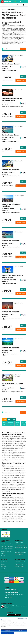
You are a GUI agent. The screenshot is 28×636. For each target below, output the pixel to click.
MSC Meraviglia (5, 279)
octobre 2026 (17, 423)
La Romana (9, 106)
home (3, 9)
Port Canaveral (10, 318)
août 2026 (4, 423)
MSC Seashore (5, 314)
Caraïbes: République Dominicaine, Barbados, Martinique (12, 99)
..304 (6, 48)
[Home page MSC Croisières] (23, 66)
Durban (8, 212)
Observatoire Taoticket (19, 566)
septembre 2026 (10, 423)
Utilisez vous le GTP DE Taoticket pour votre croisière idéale (16, 606)
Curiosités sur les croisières (6, 544)
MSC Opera (4, 103)
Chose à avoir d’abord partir (7, 546)
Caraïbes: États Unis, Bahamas (10, 64)
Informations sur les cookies (21, 547)
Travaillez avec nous (19, 554)
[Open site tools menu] (26, 2)
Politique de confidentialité (20, 545)
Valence (8, 391)
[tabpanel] (14, 423)
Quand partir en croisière (6, 551)
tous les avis (5, 536)
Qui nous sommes (4, 561)
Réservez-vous (21, 80)
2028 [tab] (14, 419)
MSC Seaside (5, 66)
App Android (3, 569)
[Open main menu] (26, 5)
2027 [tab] (9, 419)
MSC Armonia (5, 208)
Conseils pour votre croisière (7, 548)
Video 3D (3, 556)
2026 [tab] (5, 419)
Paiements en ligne (19, 564)
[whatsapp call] (15, 2)
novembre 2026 (24, 423)
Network (2, 564)
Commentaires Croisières (20, 561)
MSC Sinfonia (5, 388)
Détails (23, 76)
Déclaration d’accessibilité (20, 552)
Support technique (19, 542)
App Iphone (3, 566)
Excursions (3, 553)
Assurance (17, 549)
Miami (8, 70)
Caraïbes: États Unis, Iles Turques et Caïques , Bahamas (12, 276)
